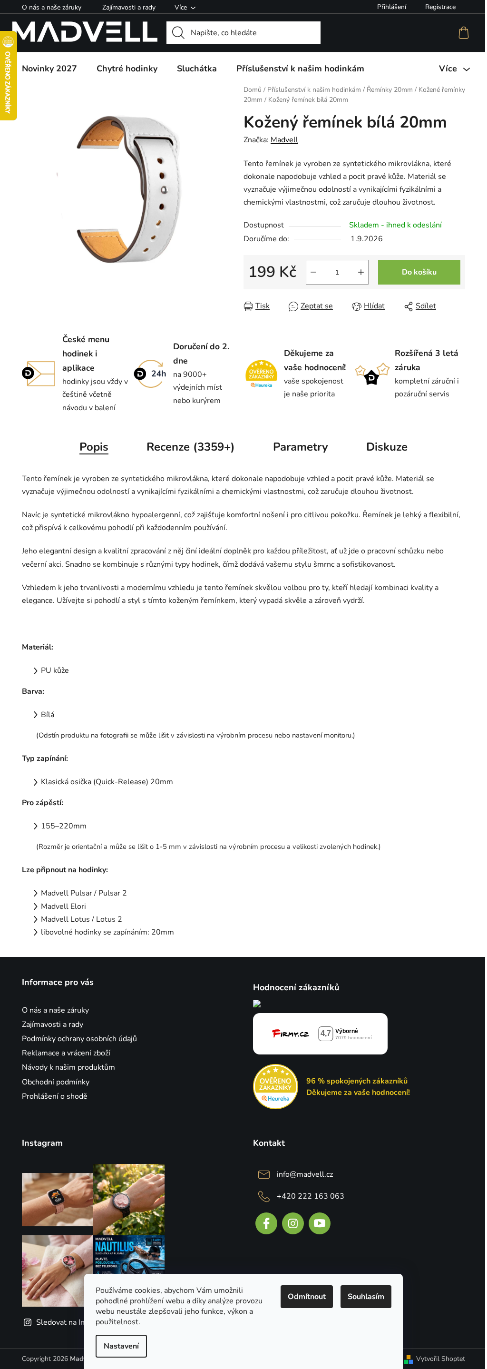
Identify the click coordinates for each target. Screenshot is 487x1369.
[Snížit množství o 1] (313, 272)
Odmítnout (307, 1296)
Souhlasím (366, 1296)
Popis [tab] (93, 446)
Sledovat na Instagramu (76, 1322)
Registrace (440, 6)
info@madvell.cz (305, 1174)
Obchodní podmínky (55, 1082)
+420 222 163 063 (310, 1196)
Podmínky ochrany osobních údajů (79, 1039)
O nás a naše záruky (51, 7)
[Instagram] (293, 1223)
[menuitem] (49, 68)
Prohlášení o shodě (55, 1096)
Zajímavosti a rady (129, 7)
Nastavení (121, 1346)
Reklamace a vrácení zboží (66, 1053)
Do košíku (419, 272)
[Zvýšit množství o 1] (361, 272)
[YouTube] (320, 1223)
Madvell (284, 140)
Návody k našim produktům (68, 1067)
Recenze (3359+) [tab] (190, 446)
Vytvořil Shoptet (440, 1358)
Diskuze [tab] (387, 446)
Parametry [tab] (300, 446)
